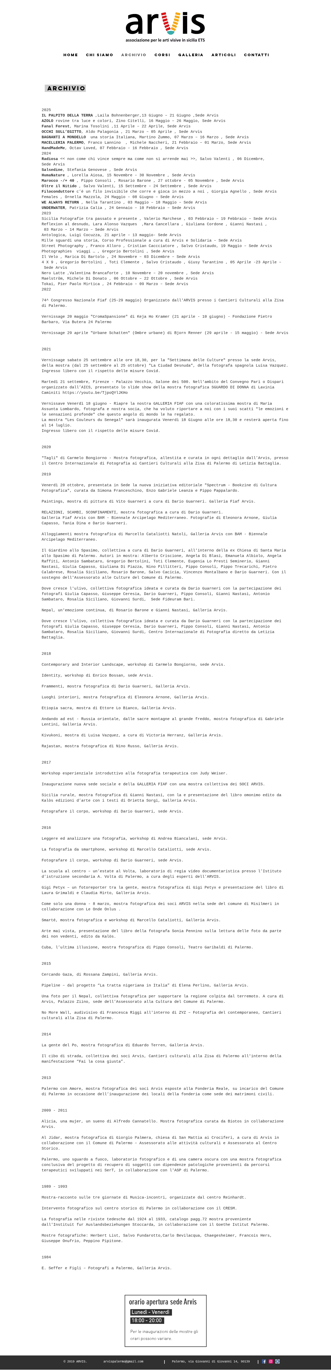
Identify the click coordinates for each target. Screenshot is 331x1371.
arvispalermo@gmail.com (123, 1361)
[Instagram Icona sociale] (271, 1361)
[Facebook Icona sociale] (264, 1361)
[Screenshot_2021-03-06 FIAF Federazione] (277, 1361)
